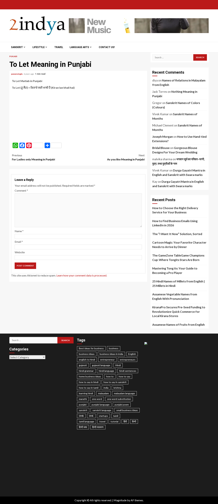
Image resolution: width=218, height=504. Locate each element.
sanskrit (83, 410)
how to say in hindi (88, 382)
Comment (21, 190)
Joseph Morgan (162, 136)
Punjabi (13, 56)
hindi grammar (86, 370)
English (132, 353)
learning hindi (86, 393)
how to (110, 376)
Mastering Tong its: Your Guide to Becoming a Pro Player (174, 271)
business (113, 348)
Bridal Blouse (161, 148)
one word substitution (119, 398)
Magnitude (120, 500)
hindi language (106, 370)
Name (19, 231)
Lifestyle (39, 47)
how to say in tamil (88, 387)
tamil (115, 415)
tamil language (86, 421)
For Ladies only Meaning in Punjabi (33, 157)
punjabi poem (122, 404)
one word (97, 398)
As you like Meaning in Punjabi (126, 157)
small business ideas (127, 410)
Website (20, 252)
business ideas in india (111, 353)
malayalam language (124, 393)
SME (91, 415)
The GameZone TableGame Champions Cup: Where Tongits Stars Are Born (178, 258)
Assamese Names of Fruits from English (178, 324)
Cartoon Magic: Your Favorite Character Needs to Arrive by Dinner (179, 245)
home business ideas (90, 376)
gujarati (83, 365)
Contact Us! (107, 47)
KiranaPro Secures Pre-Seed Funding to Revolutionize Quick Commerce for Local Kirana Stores (178, 311)
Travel (58, 47)
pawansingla (17, 74)
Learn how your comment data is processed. (81, 275)
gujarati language (101, 365)
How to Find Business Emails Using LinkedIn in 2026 (175, 223)
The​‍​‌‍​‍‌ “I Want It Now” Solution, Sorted (177, 234)
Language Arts (79, 47)
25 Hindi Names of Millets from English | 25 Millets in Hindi (178, 284)
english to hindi (87, 359)
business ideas (87, 353)
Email (19, 241)
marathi (83, 398)
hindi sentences (127, 370)
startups (103, 415)
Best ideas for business (91, 348)
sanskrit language (101, 410)
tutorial (114, 421)
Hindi (118, 365)
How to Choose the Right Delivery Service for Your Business (175, 210)
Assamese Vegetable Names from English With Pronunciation (174, 296)
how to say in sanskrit (115, 382)
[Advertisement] (78, 116)
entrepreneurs (127, 359)
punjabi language (101, 404)
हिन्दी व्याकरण (98, 427)
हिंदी (125, 421)
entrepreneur (107, 359)
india (106, 387)
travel (102, 421)
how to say (124, 376)
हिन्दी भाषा (83, 427)
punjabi (83, 404)
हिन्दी (134, 421)
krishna (117, 387)
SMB (81, 415)
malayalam (103, 393)
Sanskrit (17, 47)
